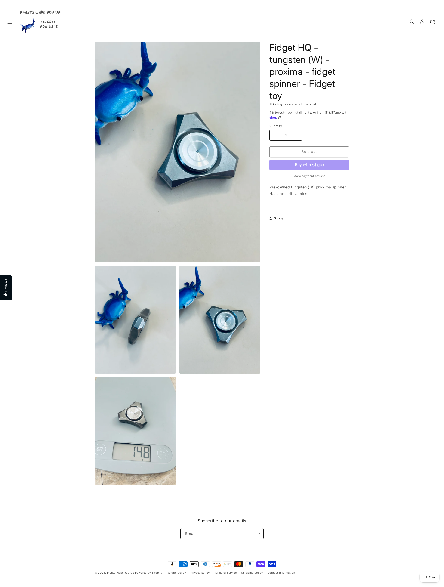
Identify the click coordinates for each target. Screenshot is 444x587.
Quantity (275, 126)
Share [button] (279, 218)
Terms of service (225, 572)
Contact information (281, 572)
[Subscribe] (258, 533)
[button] (10, 22)
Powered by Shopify (149, 572)
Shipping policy (252, 572)
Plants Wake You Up (120, 572)
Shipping (275, 104)
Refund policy (176, 572)
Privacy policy (200, 572)
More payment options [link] (309, 176)
